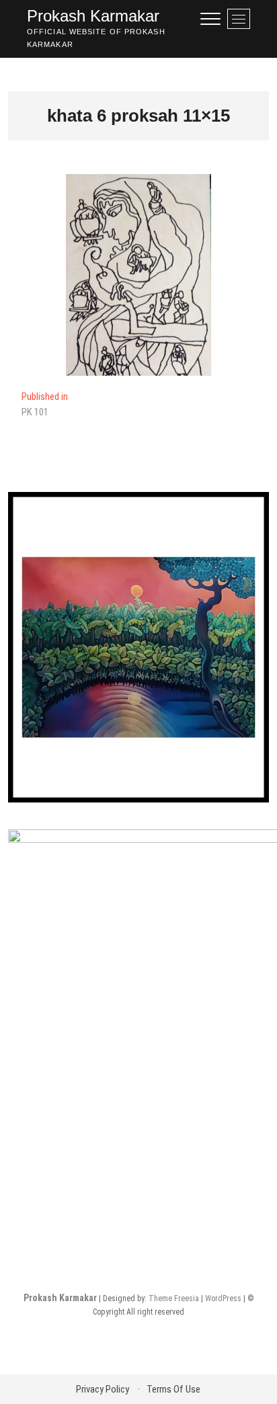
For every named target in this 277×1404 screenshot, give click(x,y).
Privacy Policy (102, 1389)
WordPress (223, 1298)
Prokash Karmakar (93, 16)
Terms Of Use (173, 1389)
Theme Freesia (174, 1298)
